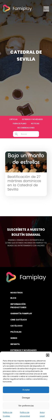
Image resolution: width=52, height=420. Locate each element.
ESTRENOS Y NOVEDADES (23, 350)
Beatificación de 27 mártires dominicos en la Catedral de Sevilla (24, 183)
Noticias (35, 123)
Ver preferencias (26, 405)
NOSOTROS (16, 292)
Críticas (13, 119)
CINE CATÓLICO (18, 319)
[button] (47, 355)
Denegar (26, 397)
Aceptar (26, 389)
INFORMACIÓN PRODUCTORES (18, 306)
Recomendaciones (26, 127)
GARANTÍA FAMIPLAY (21, 313)
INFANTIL (15, 344)
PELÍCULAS (15, 331)
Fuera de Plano (19, 123)
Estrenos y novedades (32, 119)
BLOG (13, 298)
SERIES (13, 338)
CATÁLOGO (16, 325)
